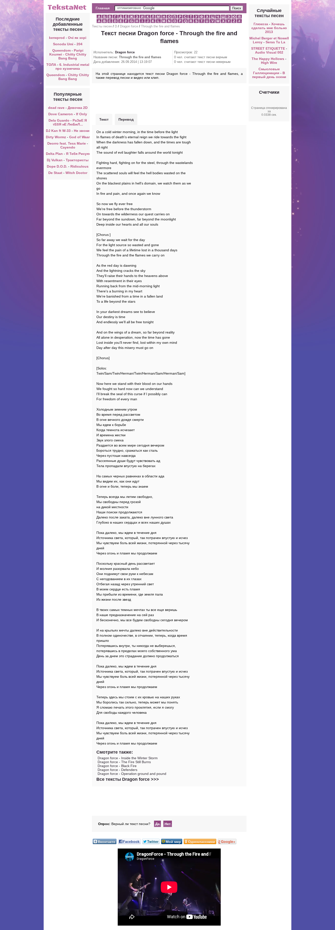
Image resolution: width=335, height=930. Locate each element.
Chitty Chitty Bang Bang (73, 77)
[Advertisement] (169, 98)
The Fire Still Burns (136, 762)
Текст (104, 119)
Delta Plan (54, 154)
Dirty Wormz (56, 137)
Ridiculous (79, 166)
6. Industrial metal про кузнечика (72, 66)
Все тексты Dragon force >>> (127, 779)
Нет (168, 824)
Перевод (126, 119)
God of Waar (79, 137)
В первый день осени (269, 75)
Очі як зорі (77, 38)
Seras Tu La (275, 42)
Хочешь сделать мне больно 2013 (269, 28)
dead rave (56, 108)
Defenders (129, 770)
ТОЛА (51, 65)
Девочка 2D (78, 108)
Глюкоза (261, 24)
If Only (81, 114)
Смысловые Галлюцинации (266, 71)
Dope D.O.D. (57, 166)
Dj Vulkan (55, 160)
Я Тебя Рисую (78, 154)
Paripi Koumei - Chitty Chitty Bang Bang (67, 54)
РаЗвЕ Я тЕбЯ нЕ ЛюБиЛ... (70, 122)
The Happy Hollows (268, 59)
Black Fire (129, 766)
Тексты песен (102, 26)
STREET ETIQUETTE (268, 48)
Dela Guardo (59, 120)
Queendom (61, 50)
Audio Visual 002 (269, 52)
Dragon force (129, 26)
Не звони (82, 131)
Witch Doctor (76, 173)
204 (79, 44)
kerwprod (57, 38)
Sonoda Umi (63, 44)
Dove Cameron (60, 114)
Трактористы (77, 160)
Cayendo (67, 147)
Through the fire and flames (160, 26)
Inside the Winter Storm (139, 758)
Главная (103, 8)
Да (157, 824)
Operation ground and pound (143, 774)
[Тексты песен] (68, 9)
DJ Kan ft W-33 (58, 131)
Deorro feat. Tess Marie (66, 143)
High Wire (269, 63)
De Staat (55, 173)
